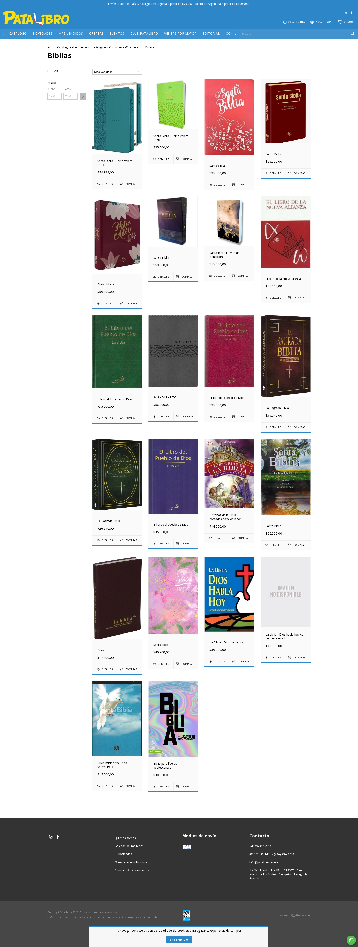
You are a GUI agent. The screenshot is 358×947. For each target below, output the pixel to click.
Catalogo (63, 47)
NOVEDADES (42, 33)
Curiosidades (123, 854)
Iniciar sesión (323, 21)
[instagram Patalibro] (345, 13)
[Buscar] (352, 33)
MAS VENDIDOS (71, 33)
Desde (51, 89)
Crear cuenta (296, 21)
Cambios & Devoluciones (132, 870)
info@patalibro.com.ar (264, 862)
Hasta (67, 89)
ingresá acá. (115, 917)
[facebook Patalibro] (351, 13)
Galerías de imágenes (129, 846)
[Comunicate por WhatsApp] (351, 940)
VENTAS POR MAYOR (180, 33)
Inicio (50, 47)
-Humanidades (82, 47)
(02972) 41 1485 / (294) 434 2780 (271, 854)
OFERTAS (96, 33)
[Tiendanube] (294, 916)
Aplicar (83, 96)
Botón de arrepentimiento (144, 917)
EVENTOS (117, 33)
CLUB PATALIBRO (144, 33)
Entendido (179, 939)
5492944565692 (260, 846)
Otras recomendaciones (131, 862)
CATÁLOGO (18, 33)
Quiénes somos (125, 838)
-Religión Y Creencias (108, 47)
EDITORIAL (211, 33)
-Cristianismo (134, 47)
